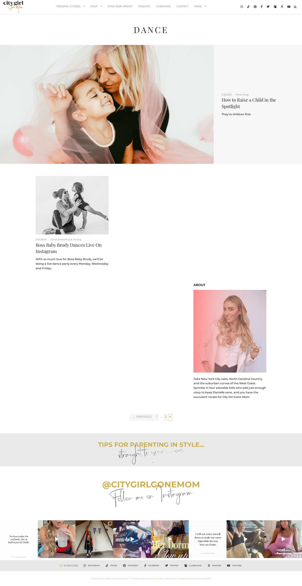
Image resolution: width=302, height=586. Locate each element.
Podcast (144, 6)
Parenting (242, 94)
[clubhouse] (275, 6)
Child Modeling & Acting (66, 239)
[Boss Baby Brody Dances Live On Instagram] (72, 205)
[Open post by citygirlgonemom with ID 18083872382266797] (207, 539)
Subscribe (163, 6)
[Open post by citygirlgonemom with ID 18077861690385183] (57, 539)
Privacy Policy (156, 578)
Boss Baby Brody (120, 6)
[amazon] (282, 6)
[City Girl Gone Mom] (13, 7)
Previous (142, 416)
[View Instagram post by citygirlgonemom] (34, 554)
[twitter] (268, 6)
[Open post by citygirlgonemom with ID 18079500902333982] (132, 539)
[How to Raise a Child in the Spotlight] (107, 104)
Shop (94, 6)
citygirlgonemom (18, 523)
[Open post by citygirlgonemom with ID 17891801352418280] (94, 539)
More (198, 6)
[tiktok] (248, 6)
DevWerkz (181, 578)
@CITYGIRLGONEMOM (151, 484)
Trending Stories (68, 6)
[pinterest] (255, 6)
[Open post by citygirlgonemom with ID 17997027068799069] (170, 539)
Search (295, 6)
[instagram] (242, 6)
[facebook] (261, 6)
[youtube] (289, 6)
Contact (183, 6)
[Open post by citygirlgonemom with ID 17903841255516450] (245, 539)
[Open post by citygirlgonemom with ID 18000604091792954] (19, 539)
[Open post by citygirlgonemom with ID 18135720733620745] (283, 539)
